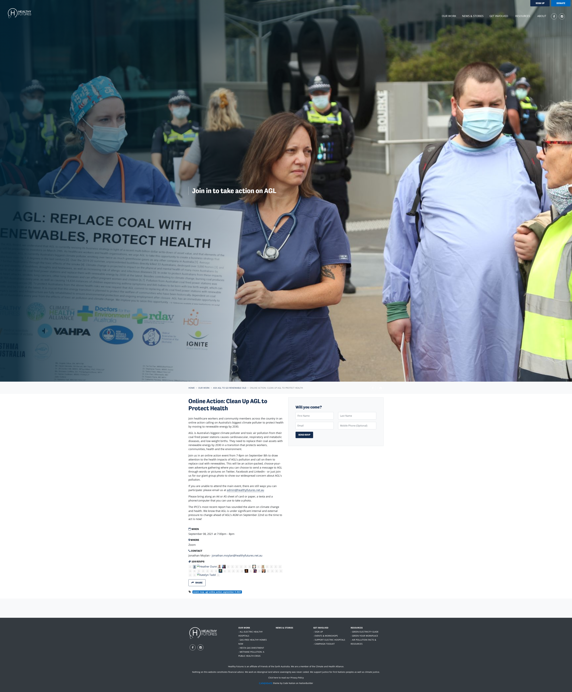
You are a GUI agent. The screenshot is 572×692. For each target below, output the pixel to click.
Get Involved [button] (498, 16)
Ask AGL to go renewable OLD (229, 387)
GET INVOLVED (320, 627)
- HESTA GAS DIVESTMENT (251, 647)
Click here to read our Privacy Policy (286, 677)
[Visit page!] (554, 16)
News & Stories (473, 16)
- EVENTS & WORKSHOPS (325, 635)
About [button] (541, 16)
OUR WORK (244, 627)
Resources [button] (522, 16)
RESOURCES (357, 627)
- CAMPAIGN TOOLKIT (324, 643)
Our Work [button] (451, 16)
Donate (561, 3)
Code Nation (289, 683)
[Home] (19, 13)
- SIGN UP (318, 631)
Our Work (204, 387)
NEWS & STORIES (284, 627)
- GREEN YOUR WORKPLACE (364, 635)
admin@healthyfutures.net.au (245, 490)
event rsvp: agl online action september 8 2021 (217, 592)
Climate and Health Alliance (329, 666)
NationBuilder (306, 683)
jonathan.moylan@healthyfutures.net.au (237, 555)
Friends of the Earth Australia (275, 666)
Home (191, 387)
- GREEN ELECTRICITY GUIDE (365, 631)
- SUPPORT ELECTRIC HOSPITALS (329, 639)
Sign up (540, 3)
